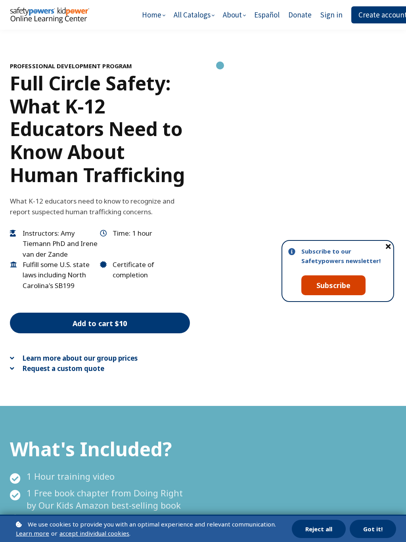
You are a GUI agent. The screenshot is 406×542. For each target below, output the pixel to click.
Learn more (32, 533)
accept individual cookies (94, 533)
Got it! (373, 529)
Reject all (318, 529)
